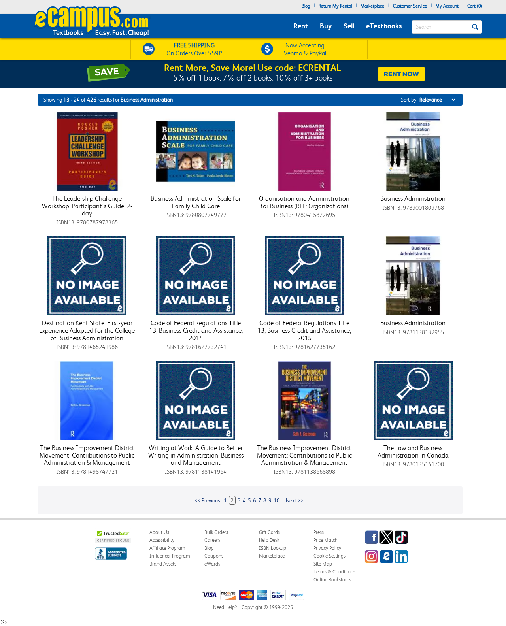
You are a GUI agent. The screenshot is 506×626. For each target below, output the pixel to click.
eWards (212, 564)
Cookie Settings (329, 556)
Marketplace (372, 6)
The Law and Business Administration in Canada (413, 451)
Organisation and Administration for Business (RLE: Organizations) (304, 202)
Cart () (474, 6)
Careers (212, 540)
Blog (306, 6)
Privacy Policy (327, 548)
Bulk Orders (216, 532)
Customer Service (410, 6)
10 (277, 500)
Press (318, 532)
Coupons (213, 556)
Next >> (294, 500)
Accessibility (161, 540)
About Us (159, 532)
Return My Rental (335, 6)
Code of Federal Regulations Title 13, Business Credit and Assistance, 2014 (196, 330)
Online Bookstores (332, 580)
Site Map (322, 564)
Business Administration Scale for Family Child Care (196, 202)
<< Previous (207, 500)
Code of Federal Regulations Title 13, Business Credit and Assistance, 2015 (304, 330)
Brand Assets (162, 564)
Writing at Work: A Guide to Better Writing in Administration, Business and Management (196, 455)
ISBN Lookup (272, 548)
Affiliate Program (167, 548)
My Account (447, 6)
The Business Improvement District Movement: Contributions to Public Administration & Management (87, 455)
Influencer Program (169, 556)
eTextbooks (384, 26)
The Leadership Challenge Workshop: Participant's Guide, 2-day (87, 205)
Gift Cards (269, 532)
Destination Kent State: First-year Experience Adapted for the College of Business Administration (87, 330)
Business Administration (413, 198)
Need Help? (225, 607)
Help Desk (269, 540)
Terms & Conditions (334, 572)
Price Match (325, 540)
